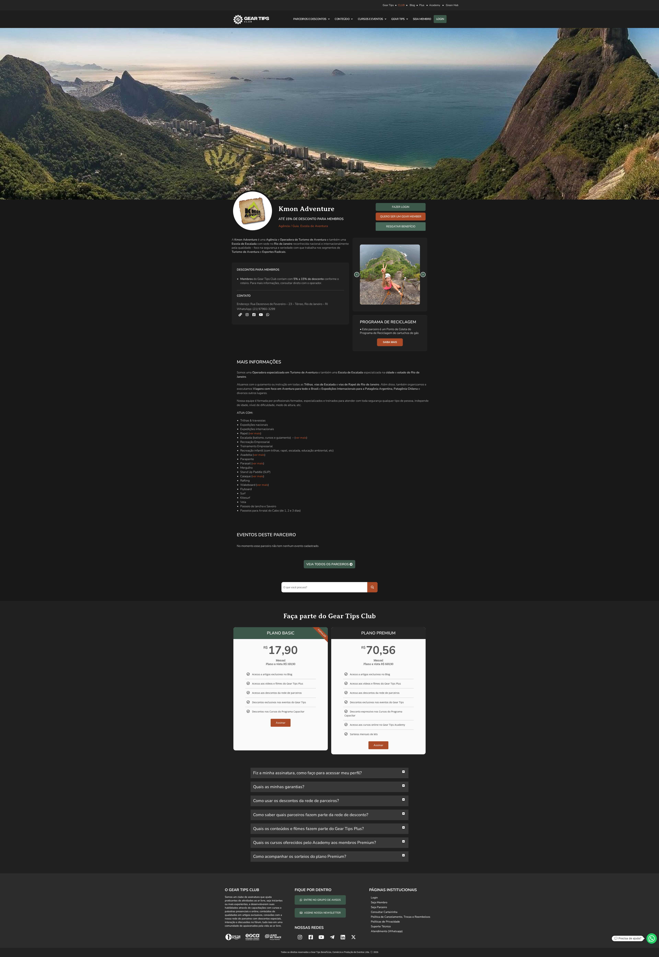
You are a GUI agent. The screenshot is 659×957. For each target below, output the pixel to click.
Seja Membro (422, 19)
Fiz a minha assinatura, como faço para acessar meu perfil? (307, 773)
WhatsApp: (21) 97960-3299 (256, 309)
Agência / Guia (289, 226)
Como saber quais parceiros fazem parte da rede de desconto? (310, 814)
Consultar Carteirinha (384, 912)
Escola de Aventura (314, 226)
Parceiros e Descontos (309, 19)
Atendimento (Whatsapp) (387, 931)
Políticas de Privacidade (385, 922)
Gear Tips (388, 5)
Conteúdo (342, 19)
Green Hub (452, 5)
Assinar (280, 723)
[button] (356, 274)
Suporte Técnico (381, 926)
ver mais (254, 433)
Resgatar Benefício (400, 226)
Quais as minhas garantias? (278, 787)
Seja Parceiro (379, 907)
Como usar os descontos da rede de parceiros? (296, 800)
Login (440, 19)
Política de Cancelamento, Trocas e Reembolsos (400, 917)
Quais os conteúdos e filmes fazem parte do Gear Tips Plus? (308, 828)
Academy (434, 5)
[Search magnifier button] (372, 587)
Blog (412, 5)
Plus (421, 5)
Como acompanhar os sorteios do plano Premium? (299, 856)
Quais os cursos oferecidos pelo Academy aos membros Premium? (314, 842)
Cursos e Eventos (370, 19)
